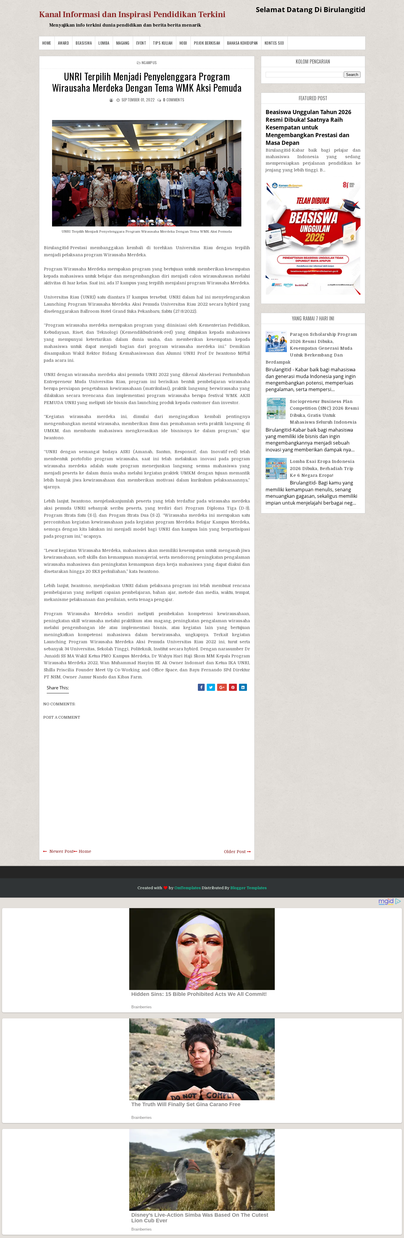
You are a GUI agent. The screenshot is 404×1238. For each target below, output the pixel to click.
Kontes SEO (274, 43)
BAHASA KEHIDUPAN (242, 43)
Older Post (234, 851)
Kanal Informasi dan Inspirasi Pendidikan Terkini (132, 14)
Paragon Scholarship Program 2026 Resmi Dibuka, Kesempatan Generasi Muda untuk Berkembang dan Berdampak (311, 348)
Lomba (103, 43)
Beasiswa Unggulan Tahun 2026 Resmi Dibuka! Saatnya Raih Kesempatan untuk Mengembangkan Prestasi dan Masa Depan (308, 127)
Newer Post (61, 851)
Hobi (183, 43)
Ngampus (149, 62)
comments (173, 100)
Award (63, 43)
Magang (123, 43)
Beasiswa (84, 43)
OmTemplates (187, 888)
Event (141, 43)
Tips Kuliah (163, 43)
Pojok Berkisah (207, 43)
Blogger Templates (248, 888)
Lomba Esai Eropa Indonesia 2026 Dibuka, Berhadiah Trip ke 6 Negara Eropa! (322, 468)
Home (46, 43)
